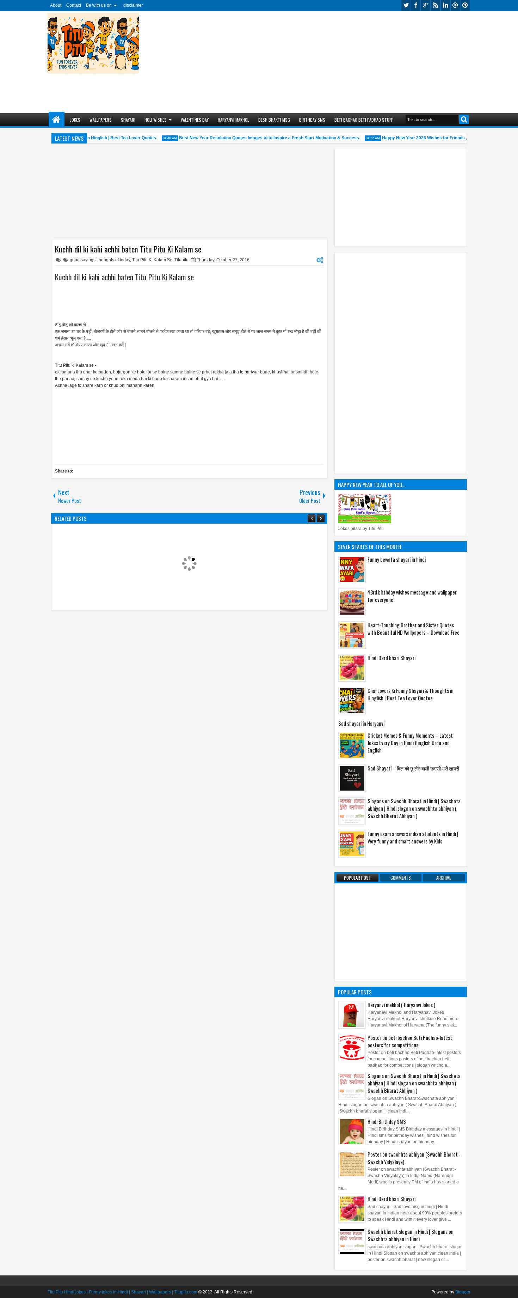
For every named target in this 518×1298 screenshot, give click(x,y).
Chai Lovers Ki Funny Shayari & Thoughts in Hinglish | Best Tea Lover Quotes (411, 694)
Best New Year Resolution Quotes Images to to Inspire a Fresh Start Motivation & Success (261, 137)
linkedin (445, 5)
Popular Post (357, 877)
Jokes (75, 120)
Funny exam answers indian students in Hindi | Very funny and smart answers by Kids (413, 837)
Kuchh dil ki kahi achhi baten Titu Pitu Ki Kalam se (128, 249)
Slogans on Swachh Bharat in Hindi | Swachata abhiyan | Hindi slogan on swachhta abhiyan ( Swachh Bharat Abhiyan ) (414, 808)
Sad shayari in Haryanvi (361, 723)
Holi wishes (155, 120)
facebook (415, 5)
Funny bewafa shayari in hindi (397, 559)
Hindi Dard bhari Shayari (391, 658)
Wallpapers (101, 120)
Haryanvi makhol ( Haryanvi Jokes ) (401, 1004)
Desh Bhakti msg (274, 120)
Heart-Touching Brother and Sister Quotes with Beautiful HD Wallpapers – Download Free (414, 628)
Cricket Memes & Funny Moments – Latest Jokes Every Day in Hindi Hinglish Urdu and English (410, 743)
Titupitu (181, 259)
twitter (406, 5)
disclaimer (133, 5)
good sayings (82, 259)
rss (435, 5)
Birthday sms (312, 120)
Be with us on (99, 5)
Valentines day (195, 120)
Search (464, 119)
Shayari (128, 120)
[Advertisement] (324, 58)
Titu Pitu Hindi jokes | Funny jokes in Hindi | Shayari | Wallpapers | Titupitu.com (122, 1292)
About (55, 5)
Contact (73, 5)
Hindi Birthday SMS (387, 1121)
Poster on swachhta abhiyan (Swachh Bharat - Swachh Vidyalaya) (414, 1158)
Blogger (462, 1292)
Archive (443, 877)
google (425, 5)
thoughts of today (114, 259)
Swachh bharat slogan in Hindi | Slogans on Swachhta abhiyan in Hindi (411, 1235)
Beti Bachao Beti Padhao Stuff (363, 120)
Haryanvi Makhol (233, 120)
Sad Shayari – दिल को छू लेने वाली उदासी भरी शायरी (413, 768)
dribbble (455, 5)
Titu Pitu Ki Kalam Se (152, 259)
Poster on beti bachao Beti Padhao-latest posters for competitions (410, 1041)
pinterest (465, 5)
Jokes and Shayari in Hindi (56, 119)
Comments (400, 877)
